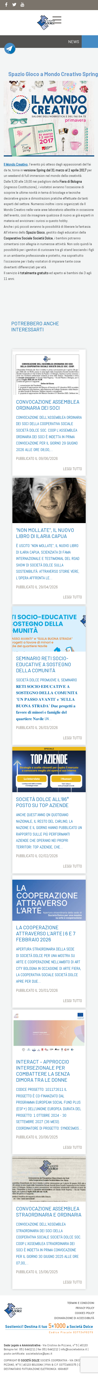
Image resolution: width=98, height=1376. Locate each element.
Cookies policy (84, 1313)
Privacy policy (85, 1307)
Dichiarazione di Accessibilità (74, 1318)
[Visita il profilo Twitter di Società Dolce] (14, 5)
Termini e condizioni (80, 1302)
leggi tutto (72, 468)
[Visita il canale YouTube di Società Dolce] (22, 5)
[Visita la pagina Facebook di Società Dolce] (6, 5)
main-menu (57, 19)
